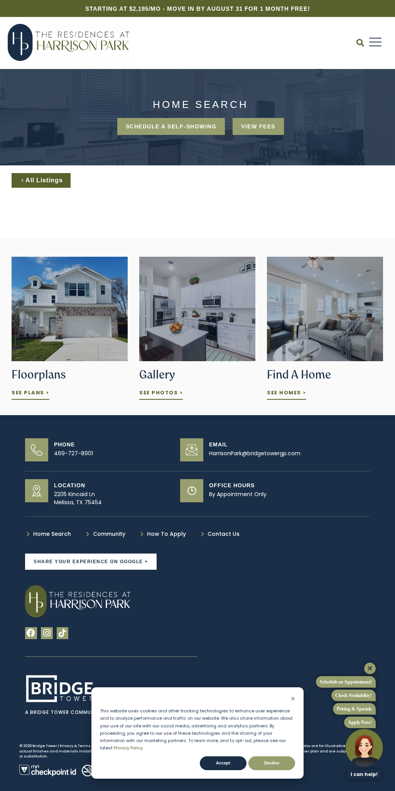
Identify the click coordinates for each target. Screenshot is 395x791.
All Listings (44, 180)
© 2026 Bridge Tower (38, 746)
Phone (64, 444)
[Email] (191, 449)
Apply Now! (360, 722)
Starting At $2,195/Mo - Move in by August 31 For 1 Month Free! (197, 8)
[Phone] (36, 449)
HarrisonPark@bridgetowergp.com (254, 453)
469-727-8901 (73, 453)
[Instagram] (47, 633)
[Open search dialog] (360, 43)
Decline (271, 763)
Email (218, 444)
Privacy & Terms (75, 746)
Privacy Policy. (128, 748)
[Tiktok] (63, 633)
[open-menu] (375, 42)
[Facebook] (31, 633)
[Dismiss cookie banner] (293, 699)
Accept (223, 763)
